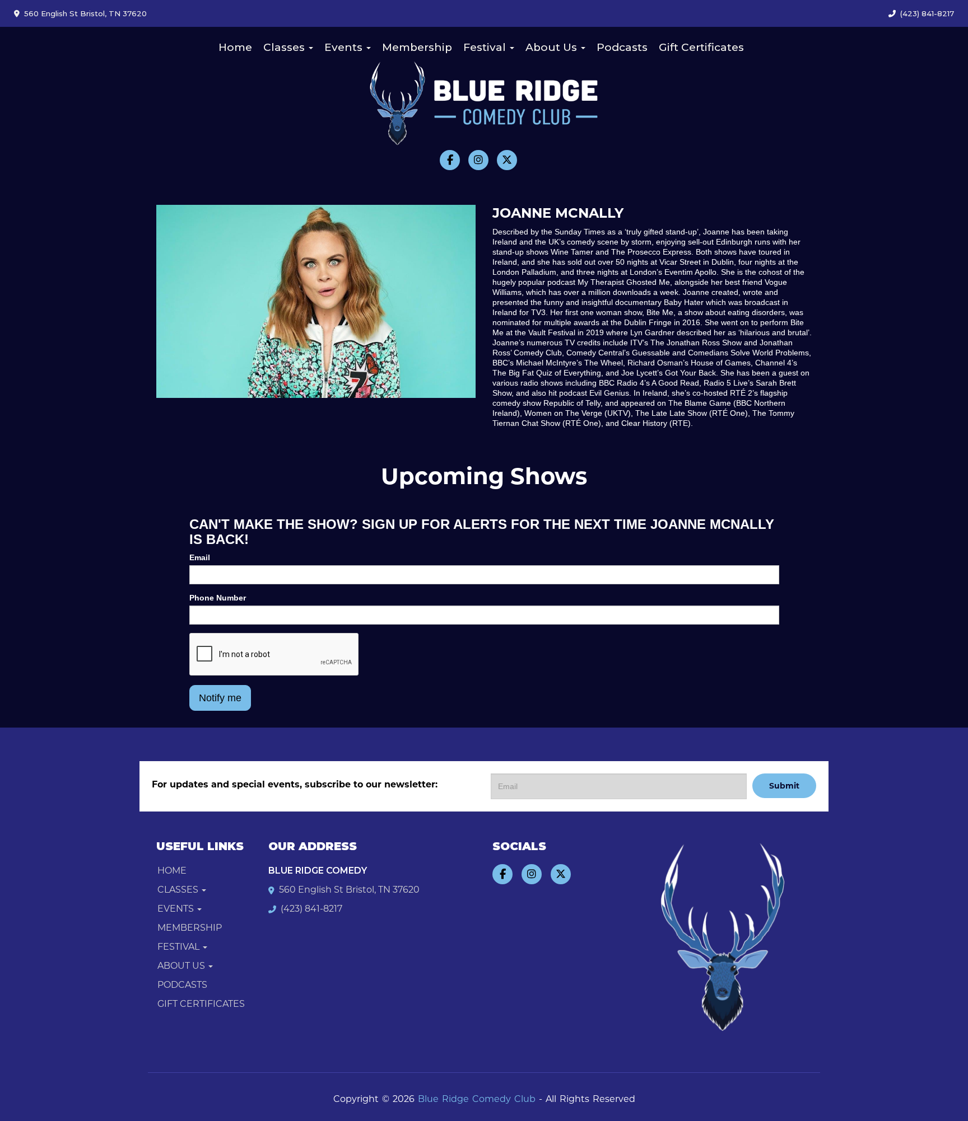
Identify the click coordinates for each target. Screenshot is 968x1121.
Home (235, 47)
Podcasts (622, 47)
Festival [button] (486, 47)
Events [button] (344, 47)
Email (199, 557)
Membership (417, 47)
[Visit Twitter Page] (507, 160)
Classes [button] (285, 47)
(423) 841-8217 (927, 13)
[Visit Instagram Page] (478, 160)
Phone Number (217, 597)
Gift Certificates (701, 47)
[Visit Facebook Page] (450, 160)
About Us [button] (552, 47)
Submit (784, 786)
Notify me (220, 697)
